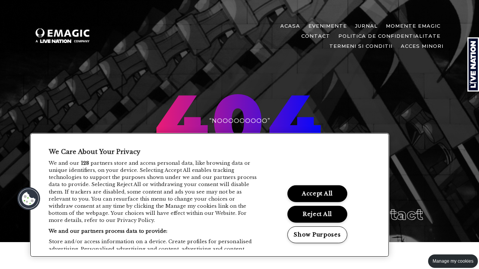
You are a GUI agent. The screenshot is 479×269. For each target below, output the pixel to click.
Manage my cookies (453, 261)
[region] (209, 195)
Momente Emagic (413, 26)
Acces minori (422, 46)
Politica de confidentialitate (389, 36)
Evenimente (327, 26)
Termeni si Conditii (361, 46)
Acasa (290, 26)
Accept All (317, 193)
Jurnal (366, 26)
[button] (29, 199)
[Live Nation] (473, 64)
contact (392, 214)
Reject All (317, 214)
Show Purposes (317, 234)
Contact (315, 36)
